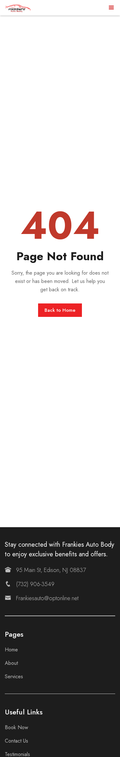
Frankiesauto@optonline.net (47, 598)
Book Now (16, 727)
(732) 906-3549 (35, 584)
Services (14, 676)
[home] (17, 7)
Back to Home (60, 310)
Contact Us (16, 741)
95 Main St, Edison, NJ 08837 (51, 570)
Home (11, 649)
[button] (111, 8)
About (11, 663)
